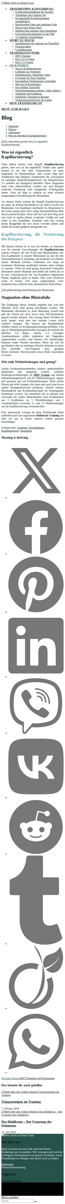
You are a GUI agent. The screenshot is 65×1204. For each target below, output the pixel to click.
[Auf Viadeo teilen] (36, 1008)
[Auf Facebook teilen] (36, 553)
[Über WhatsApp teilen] (36, 1072)
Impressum (7, 1164)
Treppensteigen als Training (21, 1102)
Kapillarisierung (10, 430)
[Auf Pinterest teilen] (36, 612)
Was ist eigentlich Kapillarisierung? (27, 135)
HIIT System (41, 374)
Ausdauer (22, 427)
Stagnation (26, 430)
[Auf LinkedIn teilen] (36, 676)
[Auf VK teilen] (36, 797)
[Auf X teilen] (36, 497)
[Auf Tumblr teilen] (36, 943)
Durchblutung (36, 427)
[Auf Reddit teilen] (36, 853)
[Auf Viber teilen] (36, 733)
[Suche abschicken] (35, 1201)
